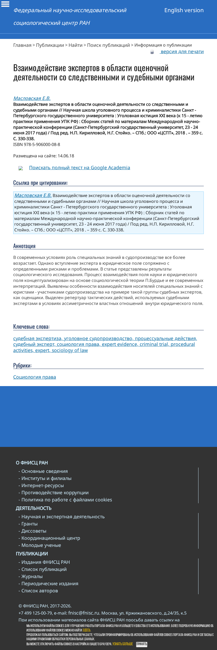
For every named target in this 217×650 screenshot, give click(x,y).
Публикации (50, 45)
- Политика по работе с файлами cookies (65, 499)
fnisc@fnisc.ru (83, 613)
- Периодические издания (48, 583)
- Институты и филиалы (45, 478)
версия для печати (182, 51)
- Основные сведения (43, 471)
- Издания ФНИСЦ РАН (44, 562)
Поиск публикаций (108, 45)
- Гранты (28, 523)
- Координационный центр (49, 538)
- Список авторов (38, 590)
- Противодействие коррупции (54, 492)
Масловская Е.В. (32, 98)
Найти (76, 45)
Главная (22, 45)
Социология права (34, 377)
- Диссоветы (32, 531)
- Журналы (31, 576)
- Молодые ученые (40, 545)
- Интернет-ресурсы (41, 485)
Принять (142, 644)
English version (184, 10)
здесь (87, 631)
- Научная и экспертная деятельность (62, 516)
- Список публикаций (43, 569)
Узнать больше (122, 644)
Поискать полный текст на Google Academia (79, 167)
